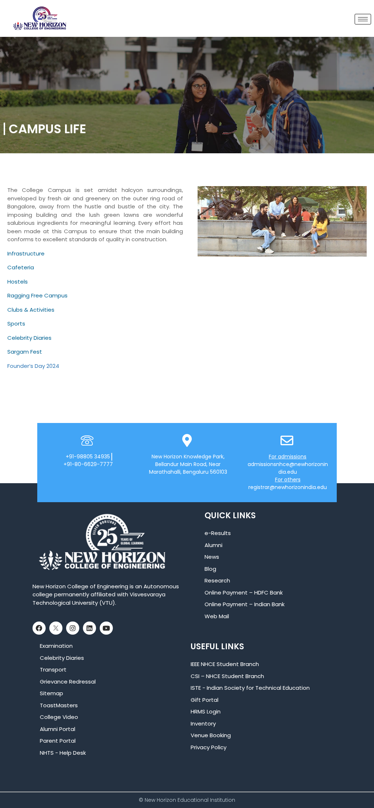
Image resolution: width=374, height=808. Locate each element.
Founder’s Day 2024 (33, 366)
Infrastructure (26, 253)
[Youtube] (106, 628)
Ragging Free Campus (37, 295)
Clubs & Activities (30, 309)
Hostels (17, 281)
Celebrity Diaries (29, 338)
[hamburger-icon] (363, 19)
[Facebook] (39, 628)
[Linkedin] (89, 628)
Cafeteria (20, 267)
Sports (16, 323)
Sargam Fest (24, 351)
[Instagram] (72, 628)
